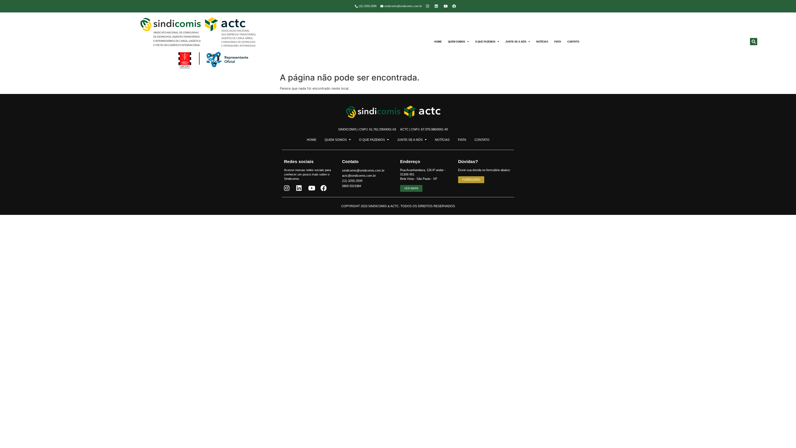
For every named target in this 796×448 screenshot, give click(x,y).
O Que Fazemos (485, 41)
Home (438, 41)
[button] (753, 41)
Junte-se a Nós (515, 41)
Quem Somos (456, 41)
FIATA (557, 41)
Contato (573, 41)
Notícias (542, 41)
